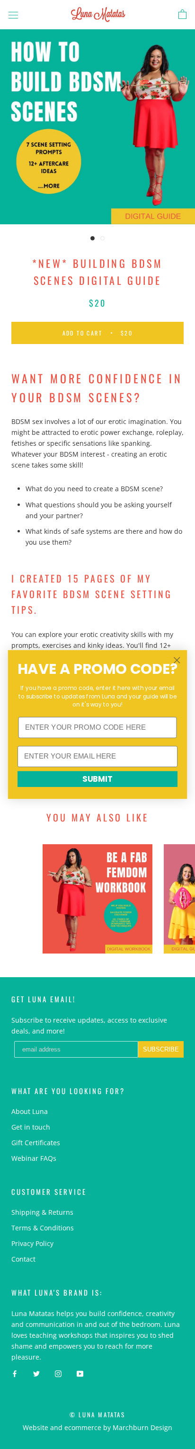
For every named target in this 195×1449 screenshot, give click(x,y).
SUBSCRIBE (161, 1049)
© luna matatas (97, 1414)
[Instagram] (58, 1373)
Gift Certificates (35, 1142)
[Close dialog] (177, 660)
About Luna (29, 1111)
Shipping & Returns (42, 1212)
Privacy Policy (32, 1243)
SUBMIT (97, 779)
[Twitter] (36, 1373)
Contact (23, 1259)
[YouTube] (80, 1373)
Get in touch (30, 1126)
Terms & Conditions (42, 1227)
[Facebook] (14, 1373)
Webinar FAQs (33, 1158)
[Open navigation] (13, 14)
